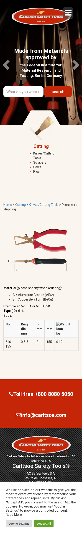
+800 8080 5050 (54, 394)
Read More (14, 515)
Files (36, 171)
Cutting (20, 205)
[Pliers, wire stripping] (37, 249)
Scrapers (39, 162)
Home (7, 205)
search (58, 91)
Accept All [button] (44, 523)
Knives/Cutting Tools (44, 205)
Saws (37, 167)
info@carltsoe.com (43, 415)
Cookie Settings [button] (18, 523)
